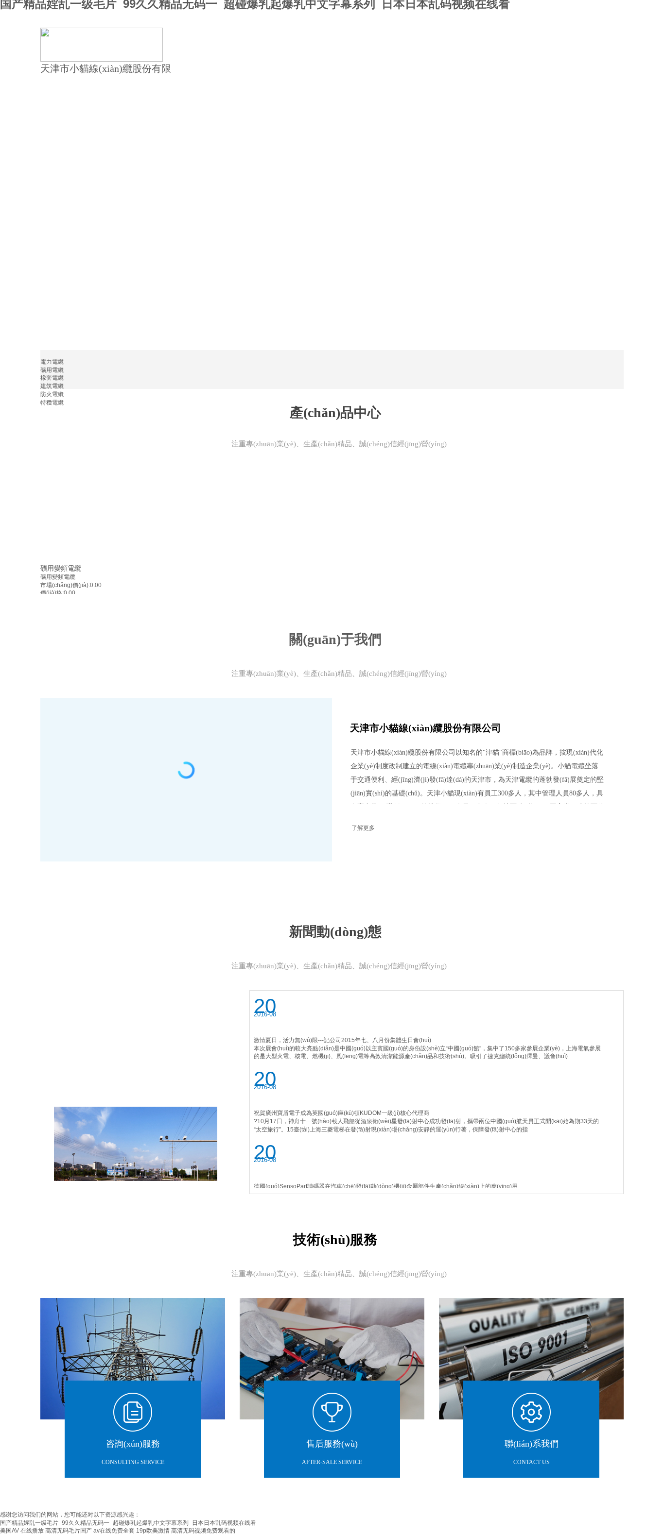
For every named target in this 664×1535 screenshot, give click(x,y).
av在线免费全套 (114, 1530)
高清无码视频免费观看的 (203, 1530)
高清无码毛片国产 (68, 1530)
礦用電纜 (52, 370)
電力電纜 (52, 361)
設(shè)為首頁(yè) (576, 15)
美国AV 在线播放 (22, 1530)
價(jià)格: (52, 593)
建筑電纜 (52, 386)
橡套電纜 (52, 377)
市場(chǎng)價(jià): (65, 585)
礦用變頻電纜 (60, 568)
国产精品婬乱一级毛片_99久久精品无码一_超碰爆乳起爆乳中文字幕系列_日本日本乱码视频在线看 (128, 1522)
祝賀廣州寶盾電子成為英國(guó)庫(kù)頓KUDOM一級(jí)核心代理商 (341, 1113)
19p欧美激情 (153, 1530)
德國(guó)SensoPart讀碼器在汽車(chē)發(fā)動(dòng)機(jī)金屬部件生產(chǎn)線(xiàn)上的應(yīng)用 (386, 1186)
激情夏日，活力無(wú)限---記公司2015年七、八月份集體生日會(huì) (342, 1040)
